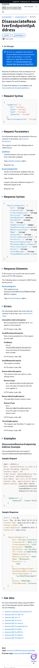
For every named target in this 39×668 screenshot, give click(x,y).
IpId (13, 110)
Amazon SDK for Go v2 (13, 620)
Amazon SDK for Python (13, 635)
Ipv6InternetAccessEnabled (23, 227)
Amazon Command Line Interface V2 (18, 612)
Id (12, 222)
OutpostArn (16, 235)
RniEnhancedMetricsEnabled (23, 244)
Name (13, 232)
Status (14, 249)
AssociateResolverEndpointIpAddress (16, 88)
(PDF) (31, 64)
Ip (12, 107)
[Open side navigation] (3, 12)
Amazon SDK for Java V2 (14, 623)
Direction (15, 215)
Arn (12, 208)
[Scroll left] (23, 6)
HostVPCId (15, 220)
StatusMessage (17, 252)
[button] (8, 46)
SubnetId (15, 114)
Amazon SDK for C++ (12, 617)
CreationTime (17, 210)
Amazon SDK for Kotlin (13, 629)
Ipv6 (13, 112)
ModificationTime (19, 230)
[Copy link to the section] (2, 96)
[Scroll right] (36, 6)
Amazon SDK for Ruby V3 (14, 638)
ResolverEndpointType (21, 242)
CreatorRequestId (19, 213)
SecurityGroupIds (19, 247)
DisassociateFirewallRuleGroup (25, 653)
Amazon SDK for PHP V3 (14, 632)
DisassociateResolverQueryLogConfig (21, 650)
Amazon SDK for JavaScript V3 (16, 626)
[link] (33, 17)
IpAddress (12, 105)
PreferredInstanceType (21, 237)
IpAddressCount (18, 225)
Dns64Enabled (17, 218)
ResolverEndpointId (17, 119)
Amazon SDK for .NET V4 (14, 615)
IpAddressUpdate (14, 161)
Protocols (15, 239)
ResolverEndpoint (16, 206)
